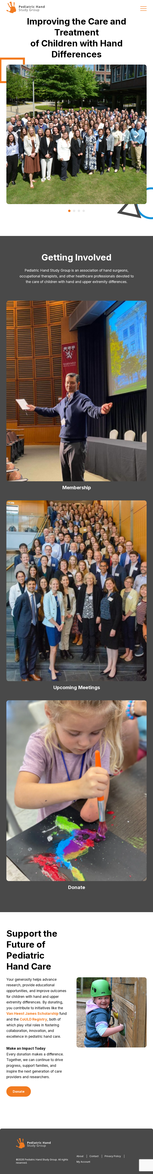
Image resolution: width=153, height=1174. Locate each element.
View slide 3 (79, 211)
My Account (83, 1161)
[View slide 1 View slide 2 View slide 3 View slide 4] (76, 134)
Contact (94, 1156)
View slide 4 (83, 211)
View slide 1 (69, 211)
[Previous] (16, 134)
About (79, 1156)
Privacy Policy (113, 1156)
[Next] (136, 134)
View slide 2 (74, 211)
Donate (19, 1091)
